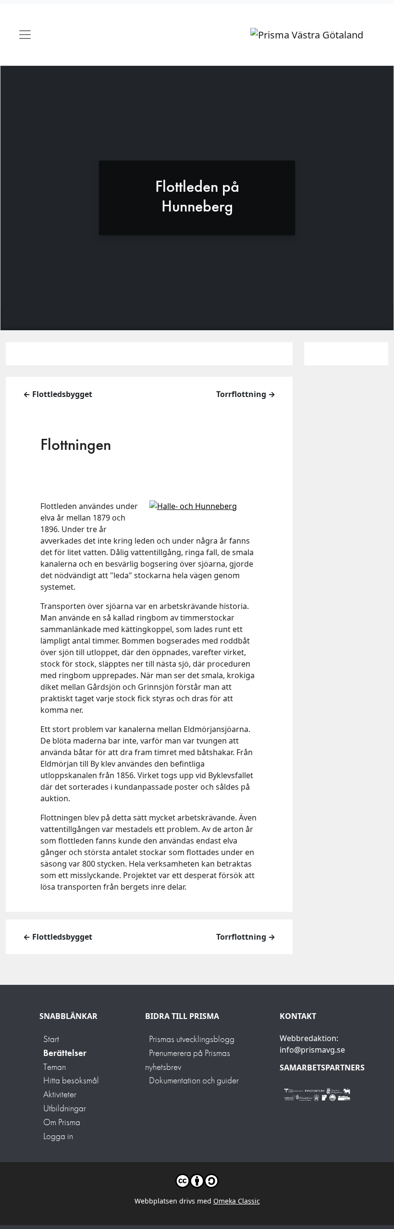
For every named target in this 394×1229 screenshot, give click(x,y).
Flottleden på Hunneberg (197, 195)
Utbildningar (64, 1108)
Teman (54, 1067)
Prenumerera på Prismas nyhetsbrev (187, 1060)
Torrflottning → (245, 394)
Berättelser (64, 1053)
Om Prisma (61, 1122)
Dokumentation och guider (194, 1080)
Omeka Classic (236, 1200)
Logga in (58, 1136)
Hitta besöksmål (71, 1080)
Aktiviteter (59, 1094)
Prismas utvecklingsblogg (191, 1039)
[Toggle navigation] (25, 34)
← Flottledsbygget (57, 394)
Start (51, 1039)
